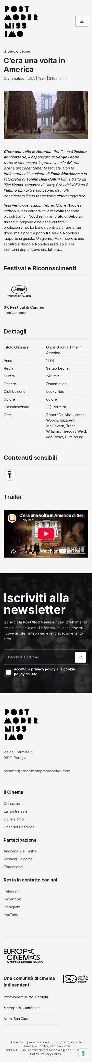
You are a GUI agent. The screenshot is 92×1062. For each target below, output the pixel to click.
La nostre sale (15, 811)
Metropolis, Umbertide (22, 1008)
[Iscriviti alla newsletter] (80, 657)
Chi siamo (12, 803)
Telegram (12, 891)
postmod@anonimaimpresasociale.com (37, 771)
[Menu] (82, 21)
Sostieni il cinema (18, 859)
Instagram (12, 907)
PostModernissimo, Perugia (26, 997)
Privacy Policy (51, 1054)
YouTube (11, 914)
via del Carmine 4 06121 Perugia (18, 755)
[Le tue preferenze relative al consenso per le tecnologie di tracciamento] (83, 1053)
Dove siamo (14, 819)
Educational (13, 867)
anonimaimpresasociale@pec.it (51, 1050)
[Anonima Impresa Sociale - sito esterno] (75, 979)
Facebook (12, 899)
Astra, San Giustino (19, 1018)
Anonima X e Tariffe (20, 851)
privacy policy (43, 669)
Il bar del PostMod (19, 827)
